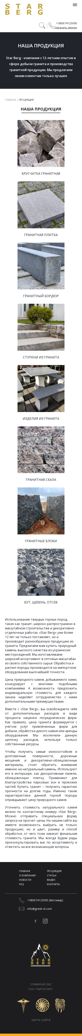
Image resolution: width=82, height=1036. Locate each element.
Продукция (54, 871)
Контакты (53, 884)
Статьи (51, 875)
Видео (51, 880)
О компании (27, 875)
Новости (25, 880)
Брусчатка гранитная (41, 173)
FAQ (21, 884)
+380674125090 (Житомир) (45, 900)
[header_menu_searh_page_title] (42, 25)
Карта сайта (41, 1020)
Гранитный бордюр (41, 296)
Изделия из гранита (41, 418)
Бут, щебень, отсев (41, 602)
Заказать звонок (66, 27)
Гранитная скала (41, 479)
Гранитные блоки (41, 541)
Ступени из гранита (41, 357)
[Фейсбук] (35, 921)
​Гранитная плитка (41, 235)
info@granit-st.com (39, 908)
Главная (10, 100)
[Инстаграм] (45, 921)
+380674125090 (66, 23)
